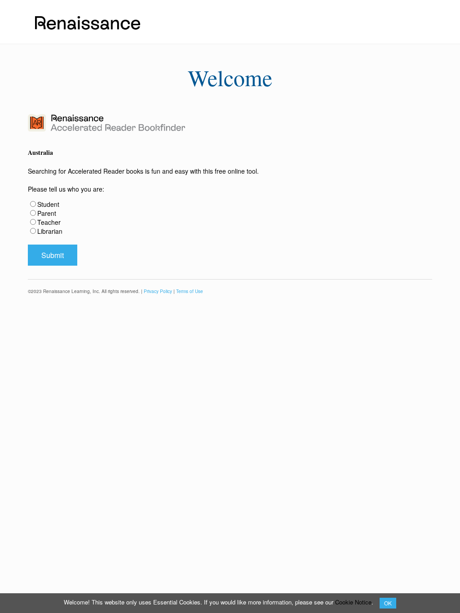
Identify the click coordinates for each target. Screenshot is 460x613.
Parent (46, 213)
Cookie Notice (353, 602)
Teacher (49, 222)
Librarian (49, 231)
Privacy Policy (158, 291)
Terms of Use (189, 291)
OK (388, 603)
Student (48, 204)
